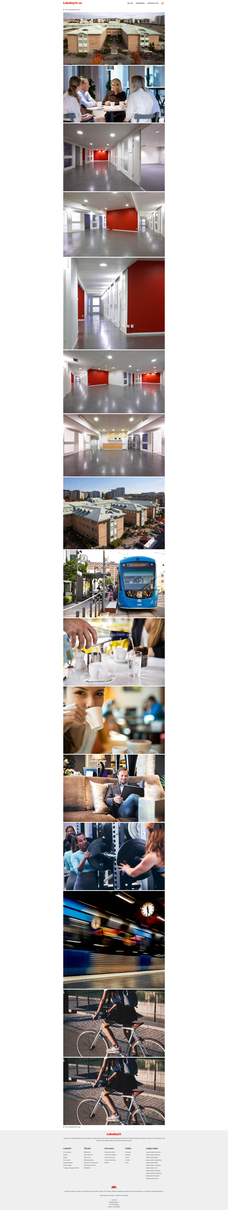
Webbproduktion (89, 1160)
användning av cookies (142, 1191)
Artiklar (128, 1148)
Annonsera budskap (110, 1154)
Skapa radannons (110, 1157)
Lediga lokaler (152, 1148)
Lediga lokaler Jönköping (153, 1165)
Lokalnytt (67, 1148)
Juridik (127, 1157)
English (65, 1157)
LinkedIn (112, 1195)
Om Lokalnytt (67, 1152)
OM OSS (130, 3)
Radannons (87, 1157)
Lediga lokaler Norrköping (153, 1173)
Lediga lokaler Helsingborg (153, 1160)
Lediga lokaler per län (152, 1178)
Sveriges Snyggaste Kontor (71, 1168)
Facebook (125, 1195)
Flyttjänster (87, 1168)
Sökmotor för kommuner (91, 1162)
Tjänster (87, 1148)
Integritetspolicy (68, 1162)
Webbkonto (87, 1152)
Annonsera (109, 1148)
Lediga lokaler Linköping (153, 1170)
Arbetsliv (127, 1154)
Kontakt (65, 1154)
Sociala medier (67, 1165)
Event (127, 1162)
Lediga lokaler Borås (152, 1162)
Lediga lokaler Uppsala (152, 1176)
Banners (107, 1162)
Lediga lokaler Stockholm (153, 1152)
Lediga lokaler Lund (151, 1168)
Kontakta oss (152, 3)
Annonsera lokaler (110, 1152)
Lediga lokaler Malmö (152, 1157)
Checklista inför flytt (90, 1165)
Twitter (118, 1195)
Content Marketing (110, 1160)
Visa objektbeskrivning (72, 9)
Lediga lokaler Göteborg (153, 1154)
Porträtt (127, 1160)
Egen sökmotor (88, 1154)
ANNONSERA (140, 3)
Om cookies (66, 1160)
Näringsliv (128, 1152)
